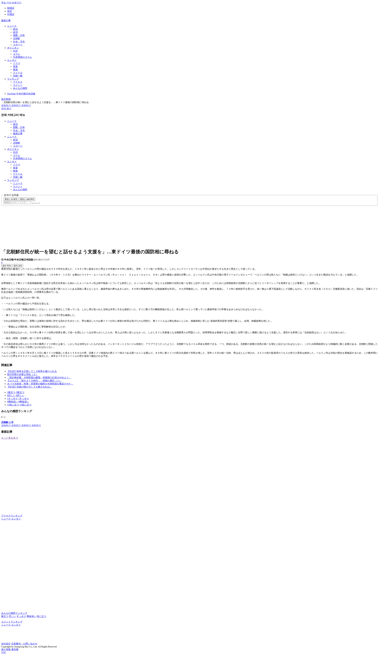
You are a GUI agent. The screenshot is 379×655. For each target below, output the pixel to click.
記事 (7, 422)
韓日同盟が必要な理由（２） (22, 374)
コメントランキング (12, 621)
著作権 (14, 649)
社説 (15, 51)
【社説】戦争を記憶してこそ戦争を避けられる (32, 371)
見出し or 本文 (11, 199)
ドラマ (16, 63)
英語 (9, 11)
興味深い (31, 616)
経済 (15, 32)
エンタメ (12, 60)
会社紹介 (6, 643)
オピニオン (13, 48)
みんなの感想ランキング (14, 613)
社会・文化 (19, 41)
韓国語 (10, 8)
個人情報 (6, 649)
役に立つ (41, 616)
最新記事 (6, 20)
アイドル (18, 72)
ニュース (12, 26)
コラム (16, 54)
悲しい (12, 616)
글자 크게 (18, 266)
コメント (18, 85)
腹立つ (4, 616)
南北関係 (6, 99)
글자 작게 (6, 266)
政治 (15, 29)
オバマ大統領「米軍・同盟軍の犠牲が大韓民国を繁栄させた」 (40, 383)
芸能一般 (18, 76)
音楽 (15, 66)
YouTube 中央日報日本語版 (21, 93)
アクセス (18, 82)
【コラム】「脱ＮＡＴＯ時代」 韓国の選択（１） (34, 380)
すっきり (21, 616)
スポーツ (18, 44)
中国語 (10, 14)
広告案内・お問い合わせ (24, 643)
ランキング (13, 79)
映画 (15, 69)
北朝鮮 (16, 38)
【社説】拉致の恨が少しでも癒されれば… (29, 387)
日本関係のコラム (22, 57)
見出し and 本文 (27, 199)
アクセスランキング (12, 515)
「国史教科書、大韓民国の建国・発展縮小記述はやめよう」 (39, 377)
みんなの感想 (20, 88)
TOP (3, 652)
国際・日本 (19, 35)
